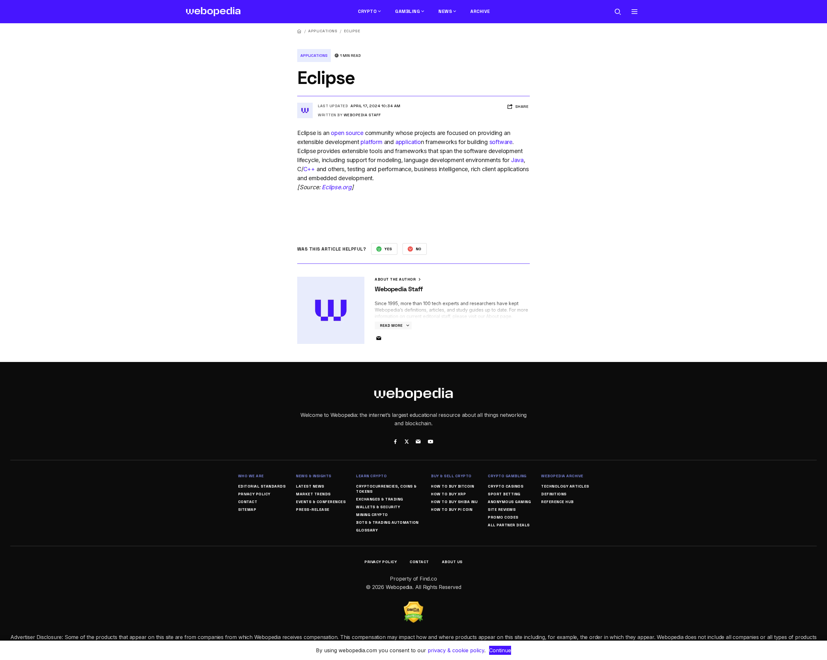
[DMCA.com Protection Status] (413, 605)
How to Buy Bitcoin (452, 486)
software (500, 142)
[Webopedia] (213, 11)
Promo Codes (503, 517)
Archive (480, 11)
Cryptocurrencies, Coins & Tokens (386, 489)
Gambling (407, 11)
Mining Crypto (372, 514)
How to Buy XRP (448, 494)
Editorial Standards (262, 486)
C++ (309, 169)
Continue (500, 650)
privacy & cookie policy (456, 650)
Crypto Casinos (505, 486)
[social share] (395, 442)
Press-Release (313, 509)
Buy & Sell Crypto (451, 476)
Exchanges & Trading (379, 499)
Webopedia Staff (362, 115)
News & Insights (313, 476)
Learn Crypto (371, 476)
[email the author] (378, 338)
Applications (322, 31)
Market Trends (313, 494)
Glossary (367, 530)
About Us (452, 561)
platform (371, 142)
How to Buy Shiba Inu (454, 501)
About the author (396, 279)
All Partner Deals (509, 525)
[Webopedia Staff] (305, 105)
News (445, 11)
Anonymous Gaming (509, 501)
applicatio (408, 142)
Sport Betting (504, 494)
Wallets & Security (378, 507)
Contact (247, 501)
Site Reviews (502, 509)
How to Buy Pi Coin (451, 509)
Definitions (554, 494)
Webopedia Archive (562, 476)
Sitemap (247, 509)
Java (517, 160)
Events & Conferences (321, 501)
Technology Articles (565, 486)
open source (347, 132)
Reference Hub (557, 501)
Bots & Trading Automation (387, 522)
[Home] (299, 31)
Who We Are (251, 476)
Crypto (367, 11)
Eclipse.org (336, 187)
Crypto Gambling (507, 476)
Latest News (310, 486)
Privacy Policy (254, 494)
